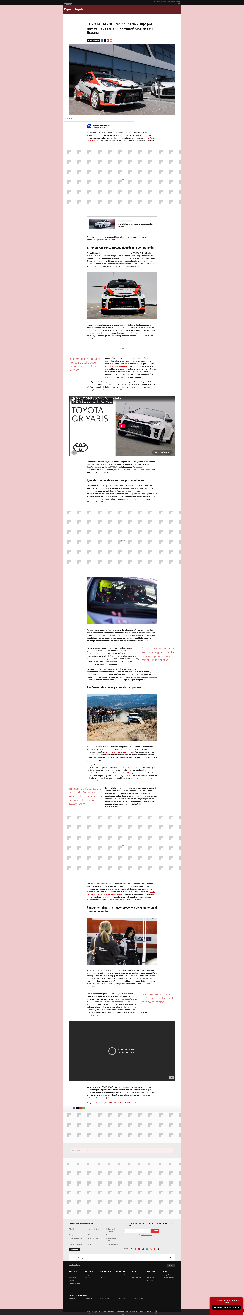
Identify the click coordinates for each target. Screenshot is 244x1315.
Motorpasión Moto (137, 1277)
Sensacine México (105, 1298)
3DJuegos (87, 1275)
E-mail (111, 40)
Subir (170, 1265)
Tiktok (158, 1248)
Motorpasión (135, 1275)
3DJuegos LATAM (89, 1298)
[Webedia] (74, 1265)
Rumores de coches (75, 1239)
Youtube (139, 1248)
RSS (150, 1248)
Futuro (89, 1245)
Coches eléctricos (93, 1229)
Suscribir (155, 1231)
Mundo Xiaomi (73, 1286)
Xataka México (73, 1298)
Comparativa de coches (111, 1240)
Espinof (102, 1277)
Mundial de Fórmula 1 (113, 1245)
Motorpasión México (137, 1298)
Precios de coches (93, 1239)
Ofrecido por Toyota (125, 221)
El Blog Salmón (167, 1275)
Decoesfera (150, 1277)
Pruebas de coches (112, 1235)
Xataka (71, 1275)
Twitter (105, 40)
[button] (101, 125)
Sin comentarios (94, 40)
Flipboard (108, 40)
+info (179, 3)
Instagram (143, 1248)
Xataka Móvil (72, 1277)
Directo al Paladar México (121, 1299)
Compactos (73, 1235)
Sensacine (103, 1275)
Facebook (102, 40)
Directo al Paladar (121, 1275)
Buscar (171, 1258)
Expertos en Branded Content (101, 127)
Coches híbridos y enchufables (111, 1230)
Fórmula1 (72, 1229)
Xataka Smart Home (74, 1283)
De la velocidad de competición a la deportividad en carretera (135, 225)
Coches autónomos (75, 1245)
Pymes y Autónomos (168, 1277)
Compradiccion (151, 1280)
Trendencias (150, 1275)
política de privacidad (146, 1235)
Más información (123, 1313)
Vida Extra (87, 1277)
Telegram (146, 1248)
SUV (88, 1235)
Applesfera (72, 1280)
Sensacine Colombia (106, 1301)
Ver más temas (74, 1249)
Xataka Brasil (72, 1301)
